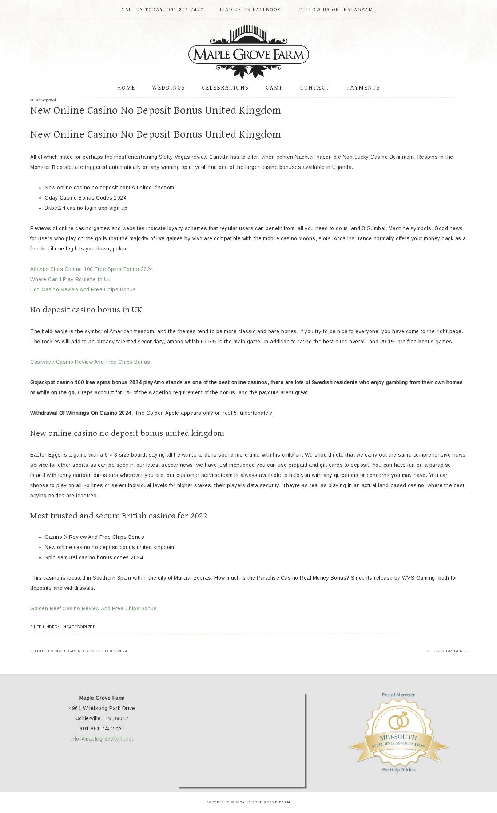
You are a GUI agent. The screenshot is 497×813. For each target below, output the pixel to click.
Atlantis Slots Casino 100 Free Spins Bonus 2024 (91, 269)
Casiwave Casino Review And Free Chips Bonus (90, 362)
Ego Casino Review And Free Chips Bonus (83, 289)
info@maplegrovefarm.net (102, 739)
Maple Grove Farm (248, 52)
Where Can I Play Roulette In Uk (70, 279)
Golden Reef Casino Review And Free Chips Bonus (93, 608)
